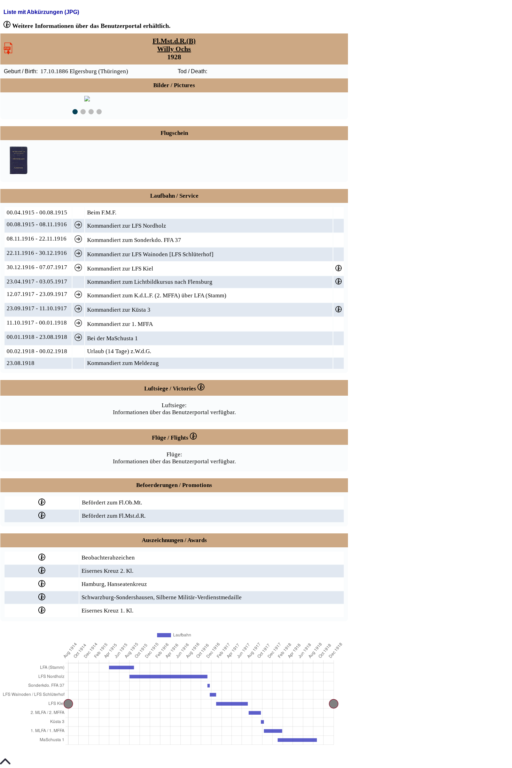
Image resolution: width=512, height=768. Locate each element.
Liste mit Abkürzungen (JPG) (41, 12)
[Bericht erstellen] (8, 52)
